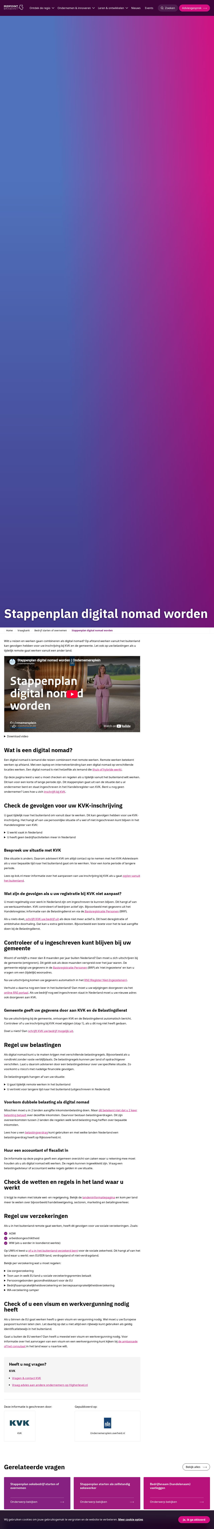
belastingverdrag (36, 1132)
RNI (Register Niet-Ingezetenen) (105, 980)
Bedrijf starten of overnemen (50, 630)
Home (9, 630)
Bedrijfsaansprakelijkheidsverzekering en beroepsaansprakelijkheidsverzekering (60, 1285)
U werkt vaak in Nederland (24, 832)
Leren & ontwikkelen (111, 8)
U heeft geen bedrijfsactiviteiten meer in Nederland (41, 837)
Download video (17, 736)
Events (149, 8)
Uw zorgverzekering (20, 1271)
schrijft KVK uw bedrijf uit (42, 919)
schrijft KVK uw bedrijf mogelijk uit (50, 1031)
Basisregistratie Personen (101, 911)
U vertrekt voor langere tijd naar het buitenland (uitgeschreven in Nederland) (58, 1089)
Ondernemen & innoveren (74, 8)
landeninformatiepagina (98, 1197)
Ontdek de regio (40, 8)
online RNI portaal (16, 992)
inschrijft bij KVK (54, 792)
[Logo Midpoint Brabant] (13, 8)
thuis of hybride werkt (107, 769)
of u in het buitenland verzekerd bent (53, 1250)
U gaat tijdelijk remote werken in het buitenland (38, 1084)
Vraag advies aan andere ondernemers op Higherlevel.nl (50, 1385)
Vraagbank (24, 630)
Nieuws (136, 8)
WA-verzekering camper (23, 1290)
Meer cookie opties (130, 1519)
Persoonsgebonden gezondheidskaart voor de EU (40, 1280)
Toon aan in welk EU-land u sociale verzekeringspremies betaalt (49, 1276)
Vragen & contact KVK (26, 1378)
